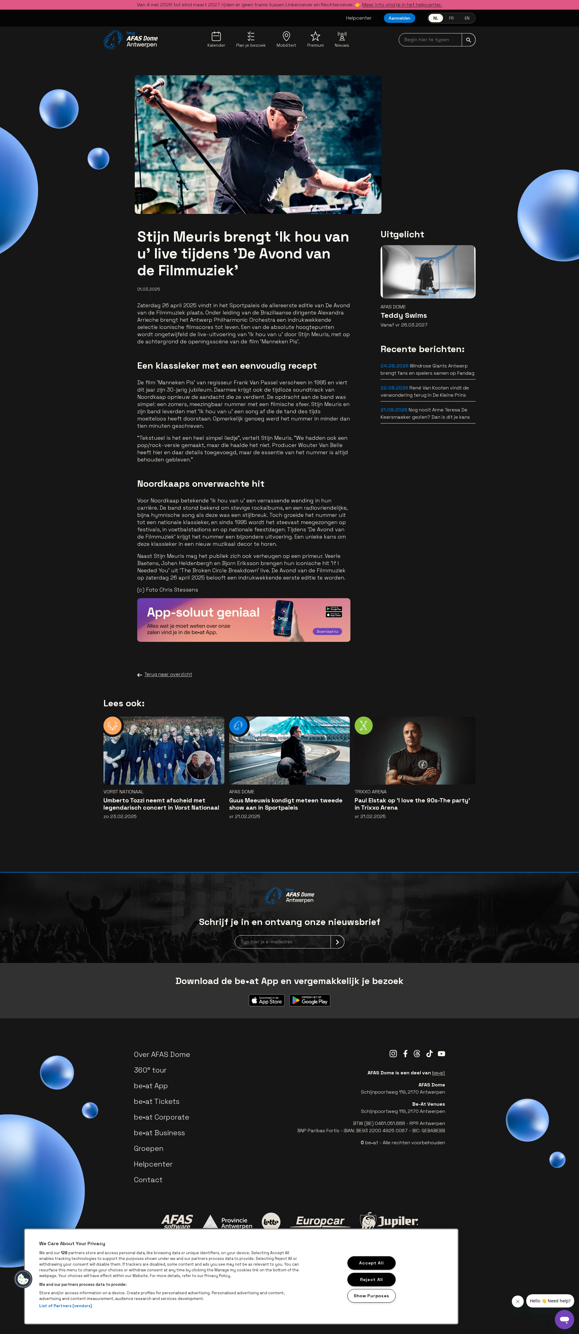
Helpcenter (359, 18)
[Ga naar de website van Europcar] (320, 1222)
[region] (241, 1276)
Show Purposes (371, 1295)
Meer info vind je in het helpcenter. (402, 5)
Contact (148, 1179)
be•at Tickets (156, 1101)
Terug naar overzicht (168, 674)
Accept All (371, 1263)
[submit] (469, 39)
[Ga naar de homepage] (130, 40)
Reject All (371, 1279)
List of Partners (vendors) (65, 1305)
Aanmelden (399, 18)
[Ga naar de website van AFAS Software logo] (177, 1222)
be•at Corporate (161, 1117)
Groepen (148, 1148)
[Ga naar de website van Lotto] (271, 1222)
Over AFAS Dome (162, 1054)
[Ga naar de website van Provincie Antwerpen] (227, 1221)
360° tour (150, 1070)
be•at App (151, 1085)
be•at (438, 1073)
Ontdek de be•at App (311, 628)
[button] (23, 1279)
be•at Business (159, 1132)
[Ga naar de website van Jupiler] (389, 1222)
